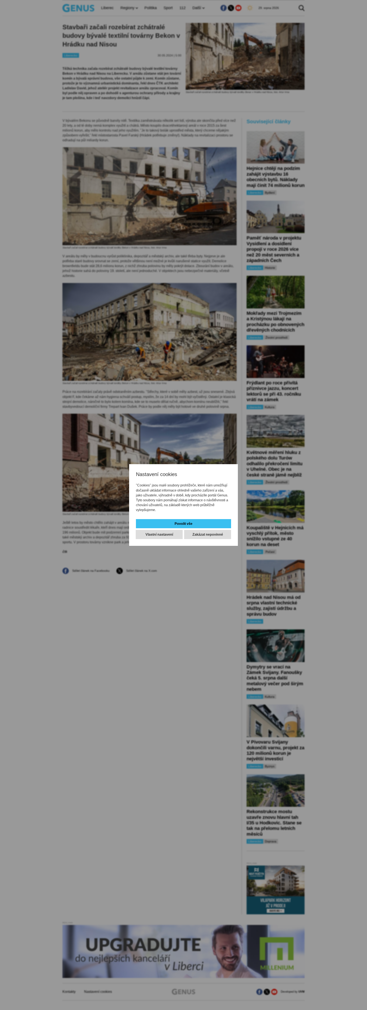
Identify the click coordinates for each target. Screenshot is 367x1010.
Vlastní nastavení (159, 534)
